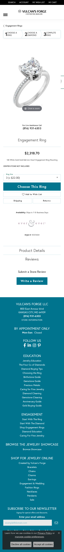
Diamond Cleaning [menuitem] (32, 393)
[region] (32, 83)
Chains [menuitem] (32, 471)
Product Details (32, 250)
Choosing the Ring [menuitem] (32, 372)
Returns (47, 200)
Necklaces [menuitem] (32, 491)
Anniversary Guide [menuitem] (32, 401)
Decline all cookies (21, 544)
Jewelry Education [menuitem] (32, 360)
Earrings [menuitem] (32, 479)
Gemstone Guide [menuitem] (32, 381)
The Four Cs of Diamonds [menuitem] (32, 364)
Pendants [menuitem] (32, 495)
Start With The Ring (32, 419)
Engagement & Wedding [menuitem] (32, 483)
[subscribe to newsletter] (56, 523)
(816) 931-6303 (32, 128)
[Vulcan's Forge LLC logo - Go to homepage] (32, 12)
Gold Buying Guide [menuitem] (32, 405)
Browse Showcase (32, 449)
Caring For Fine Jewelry (32, 435)
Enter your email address (32, 516)
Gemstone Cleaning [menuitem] (32, 397)
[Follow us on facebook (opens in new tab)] (24, 345)
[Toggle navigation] (5, 13)
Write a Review (32, 281)
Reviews (32, 259)
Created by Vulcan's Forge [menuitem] (32, 463)
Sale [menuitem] (32, 499)
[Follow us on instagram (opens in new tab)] (34, 345)
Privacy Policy (45, 533)
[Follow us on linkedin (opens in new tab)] (29, 345)
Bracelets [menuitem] (32, 467)
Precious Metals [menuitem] (32, 385)
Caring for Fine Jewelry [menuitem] (32, 389)
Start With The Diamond (32, 423)
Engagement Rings (14, 25)
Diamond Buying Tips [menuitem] (32, 368)
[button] (11, 2)
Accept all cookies (43, 544)
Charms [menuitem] (32, 475)
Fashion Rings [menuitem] (32, 487)
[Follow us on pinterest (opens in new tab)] (39, 345)
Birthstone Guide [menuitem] (32, 377)
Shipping (17, 200)
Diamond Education (32, 431)
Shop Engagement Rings (32, 427)
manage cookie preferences (29, 536)
